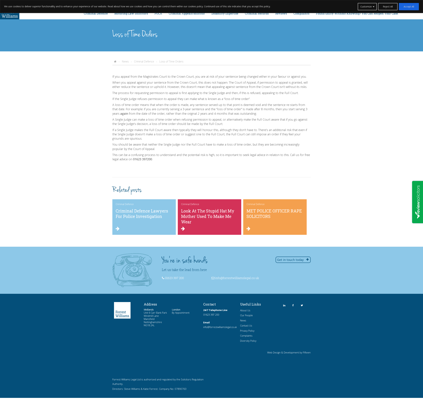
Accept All (409, 6)
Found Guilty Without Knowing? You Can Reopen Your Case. (357, 13)
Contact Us (246, 325)
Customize (366, 6)
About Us (245, 310)
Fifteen (307, 352)
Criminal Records (257, 13)
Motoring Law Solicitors (131, 13)
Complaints (301, 13)
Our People (246, 315)
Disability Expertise (225, 13)
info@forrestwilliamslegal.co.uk (237, 278)
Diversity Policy (248, 340)
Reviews (281, 13)
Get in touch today (290, 260)
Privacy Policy (247, 330)
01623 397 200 (211, 314)
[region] (211, 6)
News (243, 320)
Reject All (388, 6)
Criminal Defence (96, 13)
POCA (158, 13)
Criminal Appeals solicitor (187, 13)
